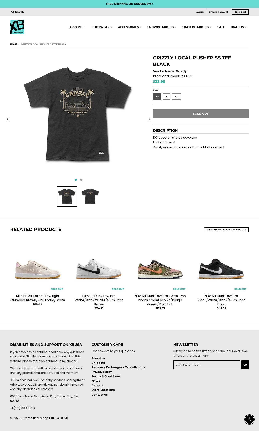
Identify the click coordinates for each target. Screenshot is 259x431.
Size (155, 89)
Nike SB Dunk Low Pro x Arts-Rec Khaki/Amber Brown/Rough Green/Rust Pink (160, 300)
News (96, 381)
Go (245, 364)
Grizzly (181, 71)
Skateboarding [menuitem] (195, 27)
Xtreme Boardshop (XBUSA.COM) (45, 418)
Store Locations (103, 390)
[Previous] (7, 119)
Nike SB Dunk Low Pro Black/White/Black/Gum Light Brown (221, 300)
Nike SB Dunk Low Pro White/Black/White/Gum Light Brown (99, 300)
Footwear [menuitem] (100, 27)
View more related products (226, 229)
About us (98, 358)
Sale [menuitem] (221, 27)
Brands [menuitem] (237, 27)
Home (13, 44)
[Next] (149, 119)
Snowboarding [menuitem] (160, 27)
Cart (242, 11)
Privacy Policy (102, 372)
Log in (200, 11)
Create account (218, 11)
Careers (97, 385)
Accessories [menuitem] (128, 27)
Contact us (100, 394)
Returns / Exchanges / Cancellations (118, 367)
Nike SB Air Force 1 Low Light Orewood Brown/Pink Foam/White (37, 298)
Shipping (98, 363)
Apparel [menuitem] (76, 27)
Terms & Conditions (106, 376)
